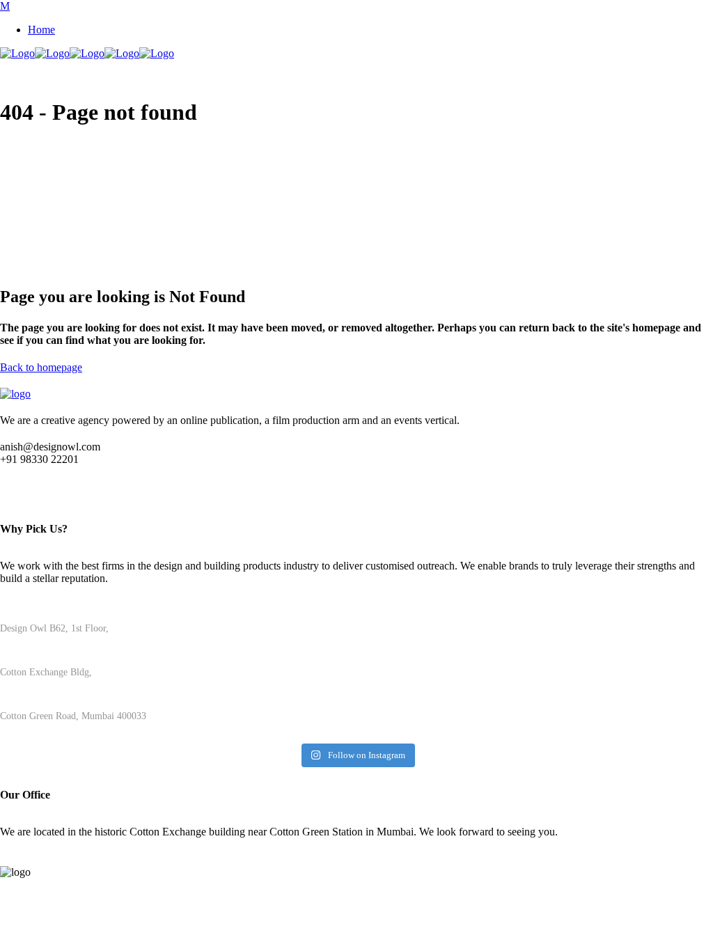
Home (41, 30)
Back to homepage (41, 367)
